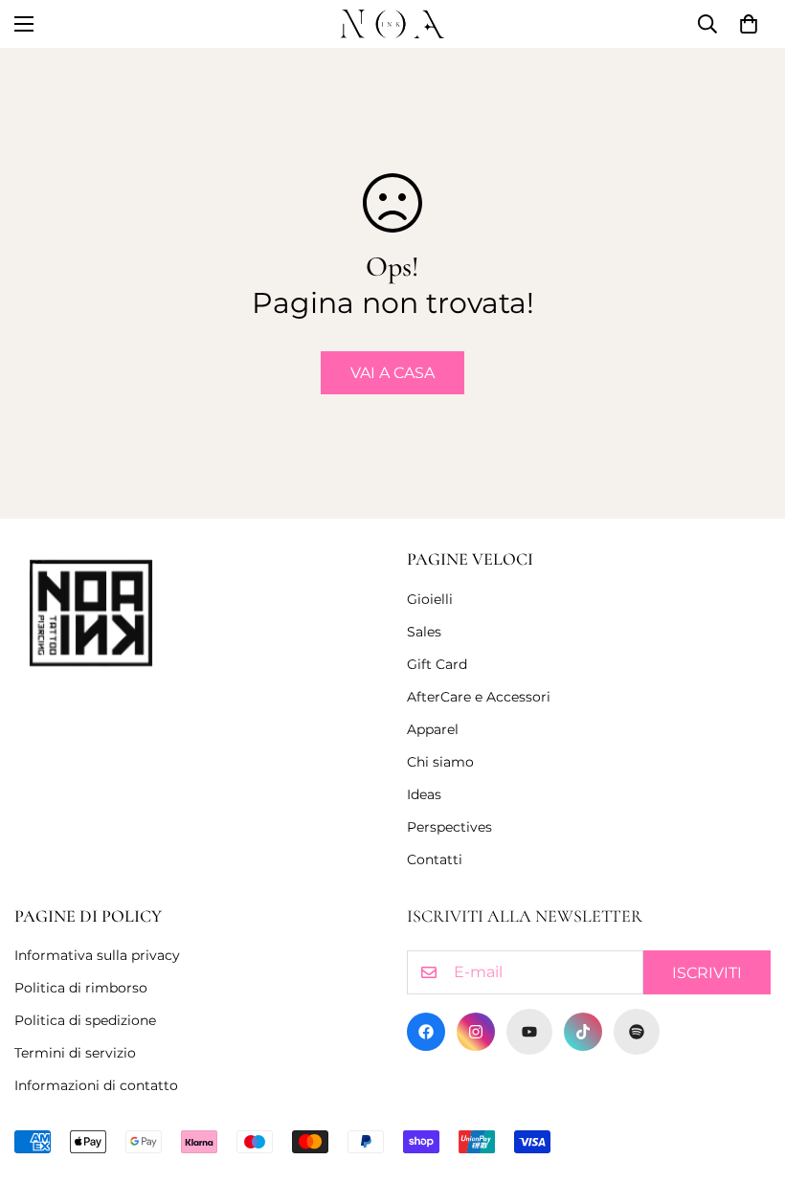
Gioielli (430, 599)
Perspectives (449, 827)
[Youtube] (529, 1032)
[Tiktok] (583, 1032)
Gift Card (437, 664)
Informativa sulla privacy (97, 955)
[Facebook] (426, 1032)
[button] (749, 24)
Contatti (434, 859)
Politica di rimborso (80, 987)
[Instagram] (476, 1032)
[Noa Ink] (392, 24)
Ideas (424, 794)
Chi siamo (440, 761)
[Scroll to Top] (748, 1078)
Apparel (433, 729)
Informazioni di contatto (96, 1085)
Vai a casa (392, 373)
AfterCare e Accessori (478, 696)
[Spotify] (637, 1032)
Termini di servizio (75, 1052)
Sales (424, 631)
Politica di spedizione (85, 1020)
